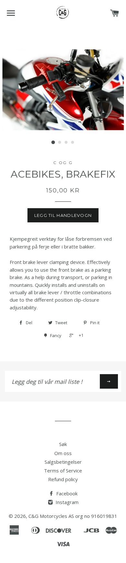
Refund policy (63, 479)
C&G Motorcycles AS (51, 516)
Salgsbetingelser (63, 462)
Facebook (66, 493)
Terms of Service (63, 470)
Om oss (63, 453)
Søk (63, 444)
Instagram (66, 502)
